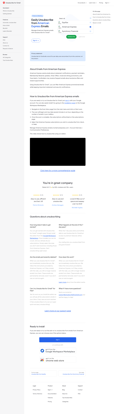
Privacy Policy (36, 390)
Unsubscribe (71, 36)
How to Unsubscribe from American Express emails (102, 17)
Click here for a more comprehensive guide (57, 170)
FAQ (79, 394)
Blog (63, 390)
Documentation (52, 394)
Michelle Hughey (77, 208)
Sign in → (36, 40)
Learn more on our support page (58, 311)
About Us (64, 394)
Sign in (49, 390)
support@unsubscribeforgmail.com (70, 295)
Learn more (62, 282)
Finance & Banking (37, 16)
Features (50, 397)
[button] (12, 8)
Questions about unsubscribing (101, 20)
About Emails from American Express (102, 14)
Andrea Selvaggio (58, 205)
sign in (67, 100)
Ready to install (97, 23)
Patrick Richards (38, 205)
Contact (80, 390)
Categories (65, 401)
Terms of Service (37, 394)
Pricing (50, 401)
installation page (69, 103)
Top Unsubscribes (67, 397)
